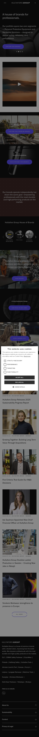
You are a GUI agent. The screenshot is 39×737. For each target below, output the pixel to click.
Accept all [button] (19, 377)
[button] (19, 387)
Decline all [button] (19, 382)
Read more (27, 356)
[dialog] (19, 368)
